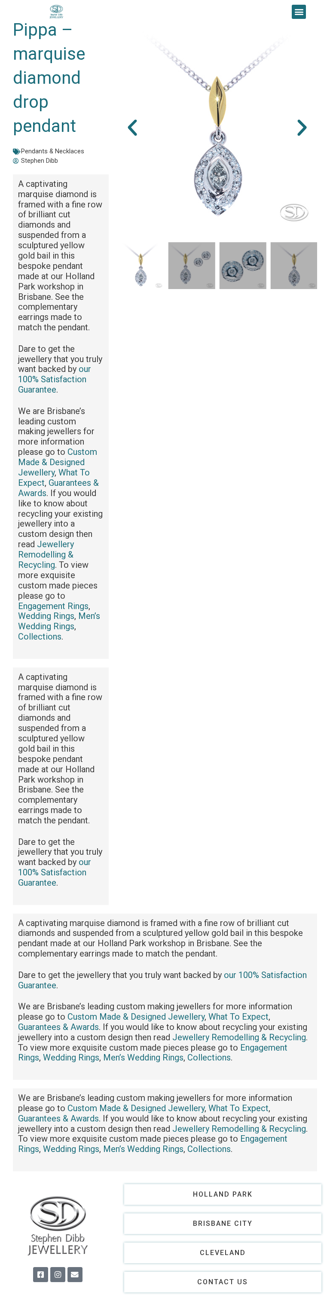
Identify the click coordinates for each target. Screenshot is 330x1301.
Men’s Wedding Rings (59, 621)
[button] (299, 12)
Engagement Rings (53, 606)
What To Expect (238, 1017)
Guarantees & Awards (58, 488)
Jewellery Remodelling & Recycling (46, 554)
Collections (39, 636)
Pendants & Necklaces (52, 151)
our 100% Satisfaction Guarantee (54, 379)
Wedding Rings (46, 616)
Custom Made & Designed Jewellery (57, 462)
